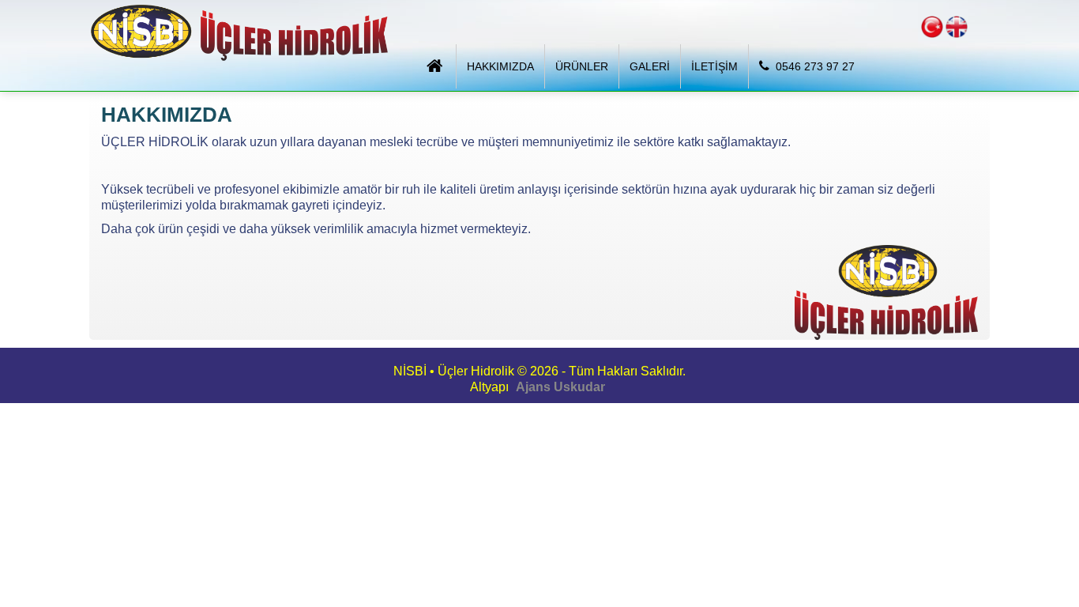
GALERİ (650, 66)
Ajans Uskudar (560, 387)
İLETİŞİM (714, 66)
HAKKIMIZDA (500, 66)
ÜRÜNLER (581, 66)
